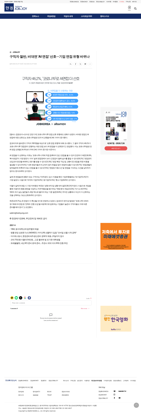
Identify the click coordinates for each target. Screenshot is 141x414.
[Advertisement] (70, 35)
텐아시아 (21, 395)
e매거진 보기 (115, 148)
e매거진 (134, 1)
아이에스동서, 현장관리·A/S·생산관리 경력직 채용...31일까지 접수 (37, 236)
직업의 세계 (68, 16)
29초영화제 (65, 395)
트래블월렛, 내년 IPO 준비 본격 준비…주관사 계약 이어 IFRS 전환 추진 (39, 243)
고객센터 (126, 380)
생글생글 (35, 395)
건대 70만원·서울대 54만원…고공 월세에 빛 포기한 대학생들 (35, 240)
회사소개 (66, 380)
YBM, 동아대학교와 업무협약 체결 (25, 229)
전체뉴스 (35, 16)
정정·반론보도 (117, 380)
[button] (129, 8)
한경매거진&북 (8, 1)
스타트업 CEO (86, 16)
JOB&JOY (16, 52)
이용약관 (87, 380)
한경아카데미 (66, 391)
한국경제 (21, 391)
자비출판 (115, 1)
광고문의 (80, 380)
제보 (121, 1)
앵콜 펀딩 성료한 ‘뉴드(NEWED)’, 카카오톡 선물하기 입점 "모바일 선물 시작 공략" (44, 233)
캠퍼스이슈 (104, 16)
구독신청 (128, 1)
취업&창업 (51, 16)
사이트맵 (133, 380)
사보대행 (108, 1)
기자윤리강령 (108, 380)
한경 (74, 1)
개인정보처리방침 (96, 380)
